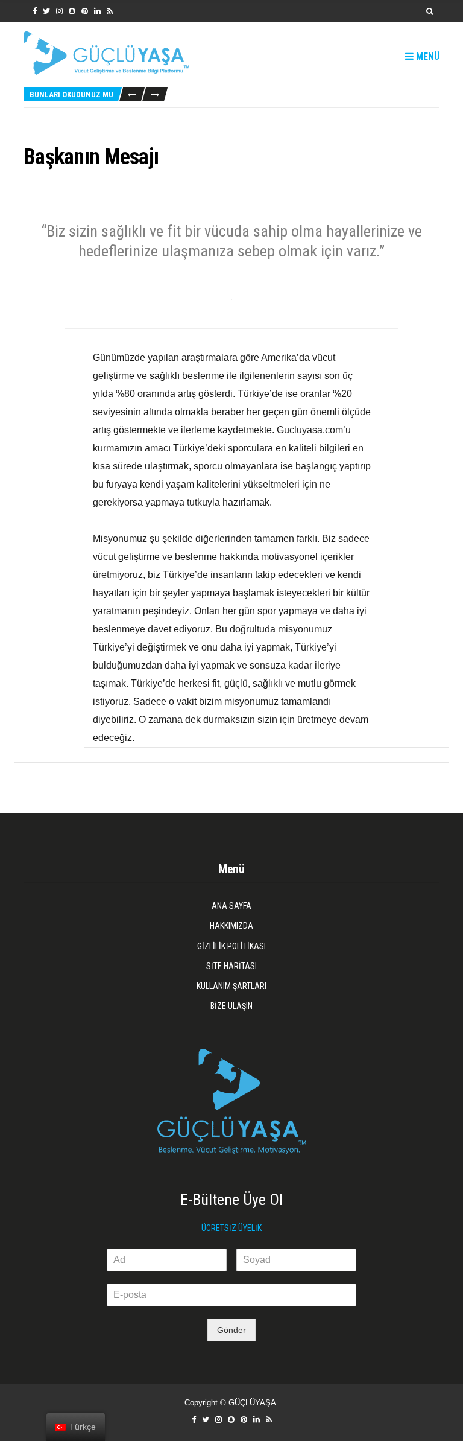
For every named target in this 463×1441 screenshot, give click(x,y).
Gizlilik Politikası (231, 946)
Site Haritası (231, 966)
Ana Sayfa (231, 906)
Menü (426, 56)
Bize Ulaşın (231, 1006)
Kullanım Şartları (231, 986)
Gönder (231, 1330)
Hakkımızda (231, 925)
